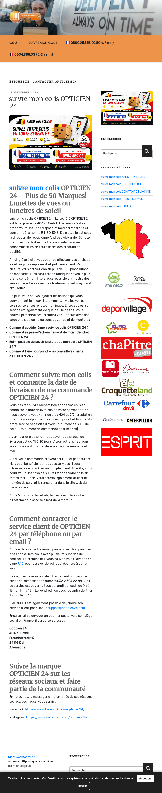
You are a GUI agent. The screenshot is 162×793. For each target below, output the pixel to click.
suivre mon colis (34, 188)
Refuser (82, 786)
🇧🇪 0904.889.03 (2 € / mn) (31, 54)
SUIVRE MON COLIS (42, 42)
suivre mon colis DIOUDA (116, 206)
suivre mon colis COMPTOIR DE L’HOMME (126, 191)
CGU (13, 42)
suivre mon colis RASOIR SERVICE (122, 199)
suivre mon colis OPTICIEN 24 (50, 102)
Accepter (145, 778)
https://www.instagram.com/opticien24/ (56, 717)
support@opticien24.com (66, 608)
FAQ (21, 563)
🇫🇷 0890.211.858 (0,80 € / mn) (90, 42)
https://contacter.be (21, 757)
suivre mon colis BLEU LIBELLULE (121, 184)
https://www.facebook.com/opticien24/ (55, 709)
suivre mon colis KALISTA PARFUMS (123, 177)
